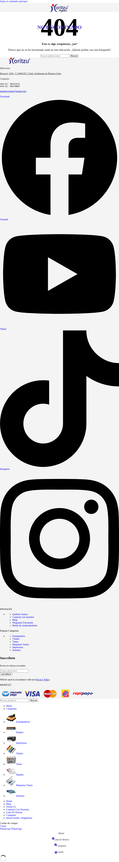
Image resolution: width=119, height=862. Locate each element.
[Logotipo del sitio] (59, 13)
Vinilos (15, 639)
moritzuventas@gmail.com (13, 91)
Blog (14, 620)
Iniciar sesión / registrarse (19, 818)
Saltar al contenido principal (13, 1)
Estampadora (18, 636)
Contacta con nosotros (23, 617)
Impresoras (17, 647)
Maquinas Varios (20, 644)
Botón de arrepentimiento (24, 625)
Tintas (15, 641)
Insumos (16, 650)
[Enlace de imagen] (19, 63)
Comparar (11, 815)
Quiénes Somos (20, 614)
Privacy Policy (43, 679)
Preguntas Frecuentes (22, 622)
